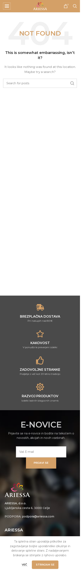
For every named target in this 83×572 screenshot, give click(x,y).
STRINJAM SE (45, 564)
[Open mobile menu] (7, 6)
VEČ (25, 564)
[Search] (75, 6)
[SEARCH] (72, 83)
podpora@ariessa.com (38, 516)
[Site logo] (40, 6)
